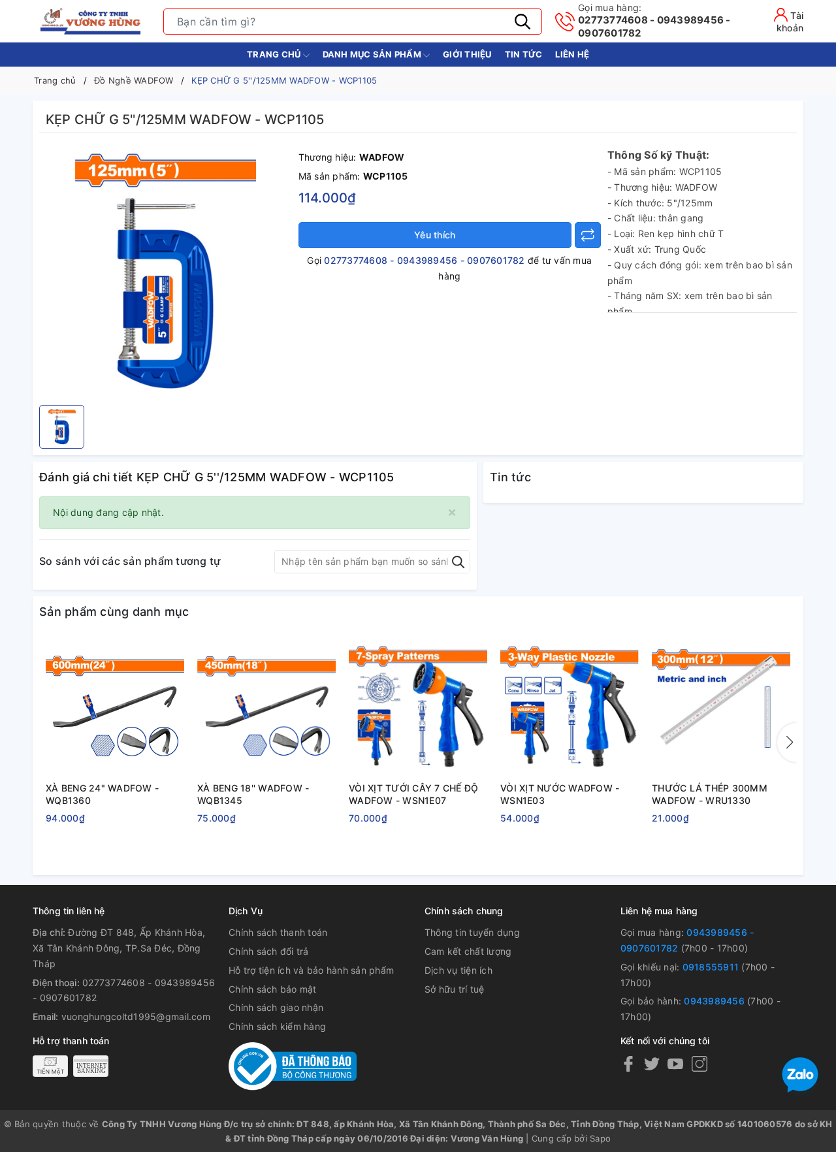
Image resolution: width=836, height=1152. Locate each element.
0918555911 (711, 966)
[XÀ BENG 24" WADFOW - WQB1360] (115, 707)
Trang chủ (275, 54)
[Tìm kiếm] (522, 21)
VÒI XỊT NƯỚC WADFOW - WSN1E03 (559, 794)
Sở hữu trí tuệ (455, 989)
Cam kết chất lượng (468, 951)
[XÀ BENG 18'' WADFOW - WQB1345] (266, 707)
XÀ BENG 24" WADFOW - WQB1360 (102, 794)
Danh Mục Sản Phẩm (373, 54)
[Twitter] (652, 1063)
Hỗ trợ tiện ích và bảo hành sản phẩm (311, 970)
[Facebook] (628, 1063)
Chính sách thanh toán (278, 932)
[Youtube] (675, 1063)
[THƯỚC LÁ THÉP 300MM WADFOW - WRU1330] (721, 707)
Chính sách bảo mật (273, 989)
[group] (165, 272)
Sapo (600, 1138)
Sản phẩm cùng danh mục (114, 611)
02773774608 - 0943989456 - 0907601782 (654, 20)
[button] (787, 742)
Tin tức (524, 54)
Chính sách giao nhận (276, 1007)
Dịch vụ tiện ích (458, 970)
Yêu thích (434, 234)
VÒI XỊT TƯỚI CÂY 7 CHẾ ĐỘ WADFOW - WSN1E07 (413, 794)
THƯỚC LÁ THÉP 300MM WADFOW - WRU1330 (709, 794)
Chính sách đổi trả (269, 951)
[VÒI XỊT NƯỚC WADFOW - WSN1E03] (569, 707)
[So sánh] (588, 235)
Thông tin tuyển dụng (472, 932)
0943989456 (714, 1000)
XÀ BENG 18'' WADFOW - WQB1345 (253, 794)
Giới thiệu (467, 54)
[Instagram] (699, 1063)
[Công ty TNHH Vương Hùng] (91, 21)
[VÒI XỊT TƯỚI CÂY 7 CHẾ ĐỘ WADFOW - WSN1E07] (418, 707)
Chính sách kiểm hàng (277, 1026)
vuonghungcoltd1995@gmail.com (135, 1016)
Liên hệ (572, 54)
